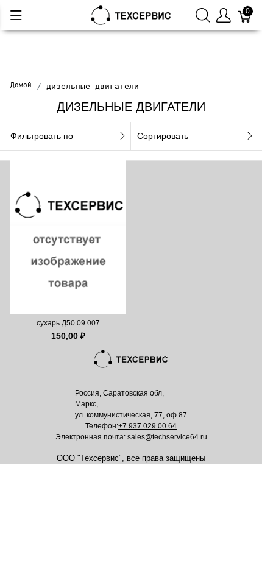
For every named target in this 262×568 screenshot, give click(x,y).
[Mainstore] (131, 14)
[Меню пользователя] (223, 15)
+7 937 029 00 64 (147, 426)
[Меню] (16, 15)
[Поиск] (203, 15)
